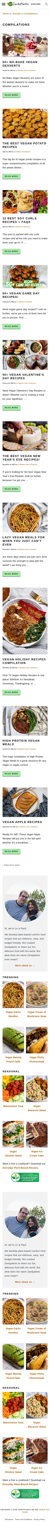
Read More (11, 95)
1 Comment (28, 302)
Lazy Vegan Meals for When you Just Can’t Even (24, 541)
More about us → (25, 965)
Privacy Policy (39, 1519)
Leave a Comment (30, 70)
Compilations (31, 13)
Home (6, 13)
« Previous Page (11, 865)
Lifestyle (16, 13)
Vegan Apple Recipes (22, 822)
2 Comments (26, 151)
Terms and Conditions (23, 1519)
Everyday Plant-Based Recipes (20, 1168)
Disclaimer (9, 1519)
